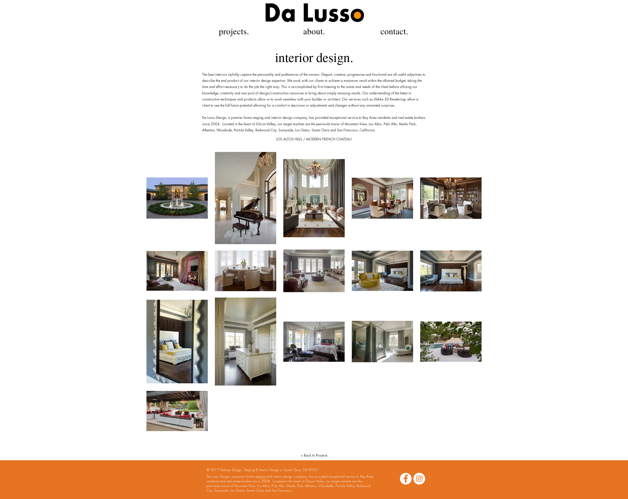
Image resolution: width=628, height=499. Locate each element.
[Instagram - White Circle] (419, 479)
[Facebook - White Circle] (406, 479)
